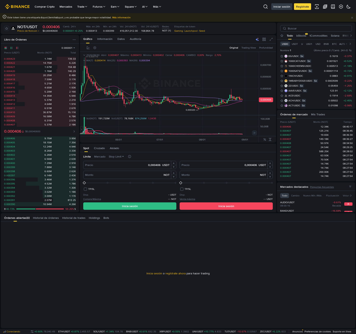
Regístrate (302, 6)
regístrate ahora (175, 273)
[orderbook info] (74, 131)
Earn (114, 6)
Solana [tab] (335, 35)
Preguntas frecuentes (322, 187)
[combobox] (149, 47)
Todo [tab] (290, 35)
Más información (121, 17)
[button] (352, 18)
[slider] (129, 183)
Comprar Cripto (45, 6)
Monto (89, 175)
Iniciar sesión (281, 6)
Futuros (98, 6)
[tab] (87, 39)
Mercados (66, 6)
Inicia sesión (130, 206)
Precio (89, 165)
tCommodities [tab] (319, 35)
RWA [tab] (346, 35)
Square (129, 6)
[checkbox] (89, 189)
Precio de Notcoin (27, 30)
